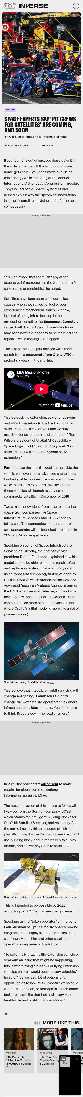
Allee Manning (19, 145)
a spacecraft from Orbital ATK (47, 355)
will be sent (49, 784)
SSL (52, 682)
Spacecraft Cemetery (61, 322)
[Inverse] (33, 6)
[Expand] (63, 1058)
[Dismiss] (76, 1058)
